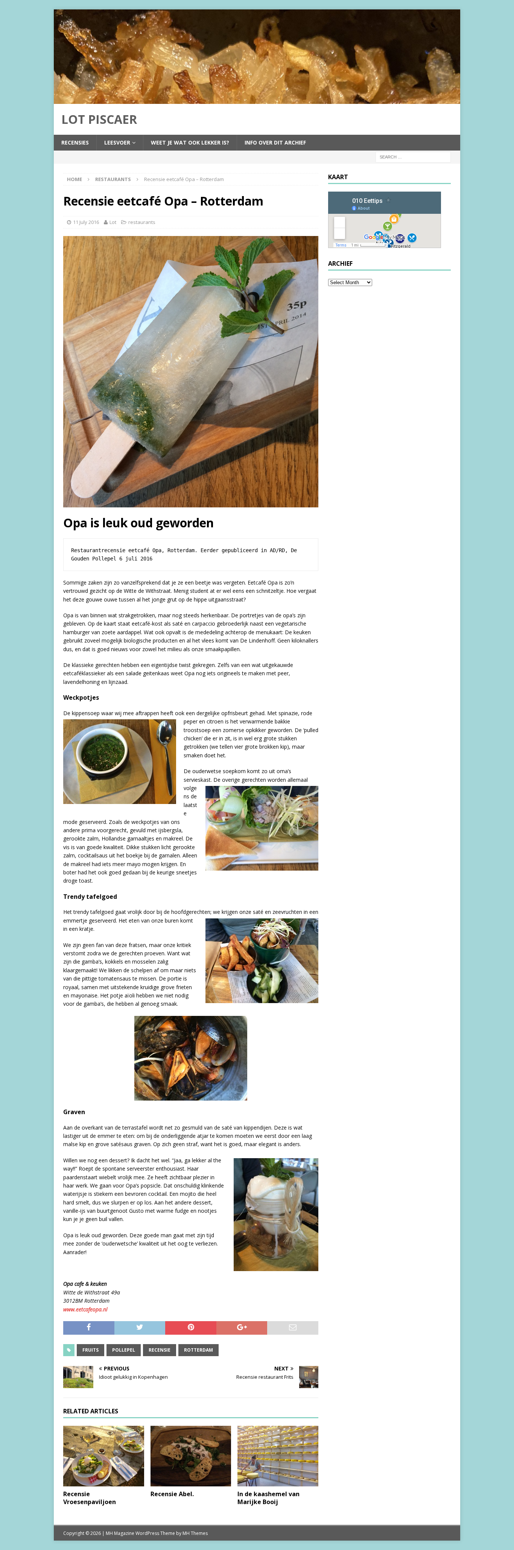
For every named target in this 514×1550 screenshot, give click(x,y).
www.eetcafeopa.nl (86, 1309)
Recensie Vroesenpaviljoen (89, 1498)
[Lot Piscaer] (257, 99)
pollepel (123, 1350)
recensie (159, 1350)
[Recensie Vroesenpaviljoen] (103, 1456)
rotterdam (198, 1350)
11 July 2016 (86, 222)
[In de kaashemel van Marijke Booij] (277, 1456)
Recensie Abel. (172, 1494)
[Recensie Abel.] (191, 1456)
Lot (112, 222)
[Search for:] (413, 156)
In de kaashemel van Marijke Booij (268, 1498)
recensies (75, 142)
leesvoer (117, 142)
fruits (90, 1350)
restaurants (141, 222)
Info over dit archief (275, 142)
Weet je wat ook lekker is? (190, 142)
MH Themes (195, 1533)
